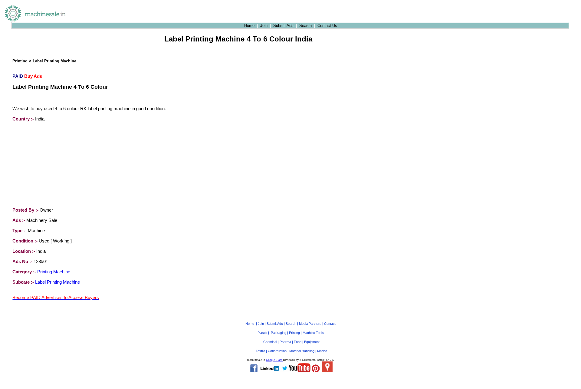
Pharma (285, 342)
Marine (322, 351)
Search (305, 25)
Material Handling (301, 351)
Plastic (262, 333)
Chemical (270, 342)
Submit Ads (283, 25)
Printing (20, 61)
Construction (277, 351)
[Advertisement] (57, 164)
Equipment (312, 342)
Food (297, 342)
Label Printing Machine (54, 61)
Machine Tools (313, 333)
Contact (330, 323)
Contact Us (327, 25)
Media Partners (310, 323)
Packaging (278, 333)
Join (264, 25)
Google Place (274, 359)
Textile (260, 351)
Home (249, 25)
